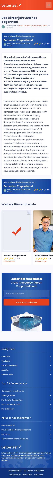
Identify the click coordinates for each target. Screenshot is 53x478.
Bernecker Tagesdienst (18, 40)
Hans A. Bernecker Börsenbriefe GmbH (33, 26)
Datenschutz (15, 475)
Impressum (27, 475)
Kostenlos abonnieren (25, 302)
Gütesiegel (39, 475)
